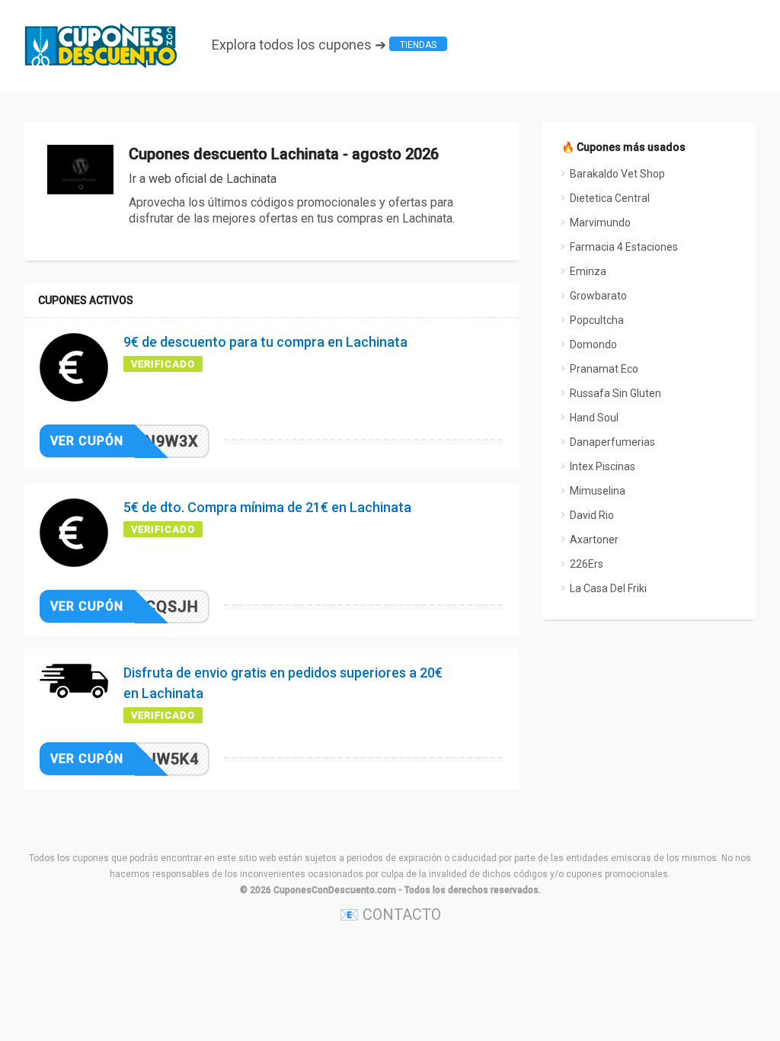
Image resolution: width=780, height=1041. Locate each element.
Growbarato (598, 296)
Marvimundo (600, 222)
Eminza (588, 271)
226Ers (586, 564)
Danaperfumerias (612, 442)
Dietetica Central (610, 198)
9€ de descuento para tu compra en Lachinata (265, 342)
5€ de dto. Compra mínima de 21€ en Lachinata (267, 507)
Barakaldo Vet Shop (617, 174)
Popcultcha (597, 320)
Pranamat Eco (604, 369)
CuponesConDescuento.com (334, 890)
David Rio (592, 515)
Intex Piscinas (602, 466)
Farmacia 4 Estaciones (624, 247)
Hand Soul (594, 418)
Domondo (593, 344)
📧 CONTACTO (390, 914)
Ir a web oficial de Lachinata (203, 178)
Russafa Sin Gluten (615, 393)
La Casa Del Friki (608, 588)
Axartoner (594, 539)
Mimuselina (597, 491)
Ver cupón (86, 441)
